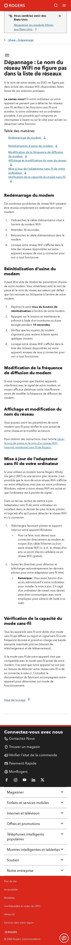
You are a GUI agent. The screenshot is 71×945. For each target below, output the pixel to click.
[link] (34, 27)
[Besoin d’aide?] (64, 938)
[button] (56, 5)
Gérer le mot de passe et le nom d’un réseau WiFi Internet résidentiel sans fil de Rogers (34, 443)
